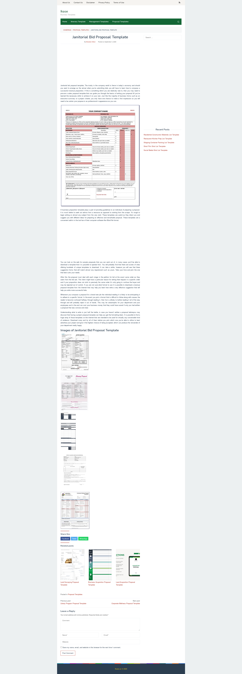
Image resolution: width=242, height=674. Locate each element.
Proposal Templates (75, 594)
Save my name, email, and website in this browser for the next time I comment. (92, 647)
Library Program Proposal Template (73, 602)
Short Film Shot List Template (154, 146)
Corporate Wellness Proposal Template (126, 602)
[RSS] (180, 2)
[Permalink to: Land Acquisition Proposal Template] (128, 564)
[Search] (178, 22)
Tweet (74, 538)
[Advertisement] (100, 65)
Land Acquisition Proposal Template (125, 583)
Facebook (65, 538)
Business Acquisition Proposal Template (99, 583)
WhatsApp (83, 538)
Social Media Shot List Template (155, 150)
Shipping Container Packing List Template (159, 142)
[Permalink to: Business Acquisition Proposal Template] (100, 564)
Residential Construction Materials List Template (161, 134)
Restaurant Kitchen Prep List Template (158, 138)
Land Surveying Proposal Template (69, 583)
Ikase (64, 11)
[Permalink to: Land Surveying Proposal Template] (72, 564)
